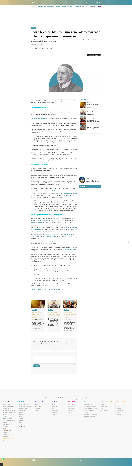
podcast (53, 408)
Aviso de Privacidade (53, 460)
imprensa (5, 422)
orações (21, 420)
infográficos (22, 414)
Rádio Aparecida (57, 402)
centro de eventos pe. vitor (9, 412)
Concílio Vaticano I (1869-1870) (46, 242)
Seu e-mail (58, 348)
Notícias (33, 28)
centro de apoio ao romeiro (9, 410)
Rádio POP (71, 402)
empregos (70, 404)
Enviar (36, 365)
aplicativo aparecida (23, 404)
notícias (4, 428)
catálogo (119, 414)
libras (20, 416)
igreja (20, 412)
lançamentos (120, 410)
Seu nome (35, 348)
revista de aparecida (8, 438)
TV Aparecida (39, 402)
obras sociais (50, 6)
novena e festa (7, 430)
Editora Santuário (107, 402)
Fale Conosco (98, 460)
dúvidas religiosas (23, 408)
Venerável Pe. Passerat (39, 118)
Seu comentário (37, 354)
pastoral (5, 434)
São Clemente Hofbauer (67, 234)
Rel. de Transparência (65, 460)
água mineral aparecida (8, 406)
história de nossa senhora (9, 420)
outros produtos (104, 410)
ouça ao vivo (54, 406)
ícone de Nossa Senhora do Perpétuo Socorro (50, 220)
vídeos (4, 440)
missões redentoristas (89, 410)
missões (64, 6)
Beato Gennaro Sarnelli (50, 236)
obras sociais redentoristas (90, 414)
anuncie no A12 (23, 426)
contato (4, 414)
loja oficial (5, 426)
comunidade (42, 6)
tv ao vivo (37, 408)
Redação (22, 402)
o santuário (5, 432)
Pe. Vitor (69, 6)
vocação (58, 6)
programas (54, 412)
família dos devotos (7, 418)
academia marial (7, 404)
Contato (87, 6)
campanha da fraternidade (25, 406)
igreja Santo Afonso (36, 222)
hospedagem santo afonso (90, 406)
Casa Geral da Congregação (50, 190)
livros (102, 408)
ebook (118, 412)
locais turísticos (6, 424)
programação (38, 406)
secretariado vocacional (89, 416)
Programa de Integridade (78, 460)
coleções (119, 408)
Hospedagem (92, 6)
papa (20, 422)
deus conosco (104, 406)
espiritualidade (22, 410)
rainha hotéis (6, 436)
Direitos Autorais (89, 460)
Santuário (6, 402)
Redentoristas (89, 402)
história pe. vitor (88, 404)
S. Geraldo (76, 6)
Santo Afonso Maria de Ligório (68, 193)
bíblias (102, 404)
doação (82, 6)
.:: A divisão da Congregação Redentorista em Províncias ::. (47, 289)
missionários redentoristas (90, 408)
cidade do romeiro (7, 408)
